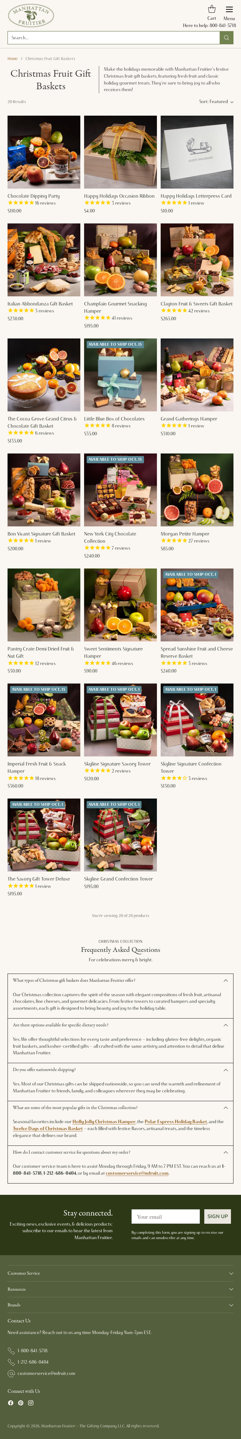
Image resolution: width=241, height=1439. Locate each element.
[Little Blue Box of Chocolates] (120, 374)
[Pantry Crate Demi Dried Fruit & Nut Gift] (44, 604)
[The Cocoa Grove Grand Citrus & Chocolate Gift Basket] (44, 374)
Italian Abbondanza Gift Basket (40, 304)
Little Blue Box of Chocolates (114, 419)
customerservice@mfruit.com (46, 1373)
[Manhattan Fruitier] (31, 15)
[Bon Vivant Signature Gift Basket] (44, 489)
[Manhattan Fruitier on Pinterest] (20, 1404)
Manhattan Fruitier (58, 1426)
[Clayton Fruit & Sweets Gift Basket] (197, 259)
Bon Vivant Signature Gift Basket (41, 534)
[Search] (226, 37)
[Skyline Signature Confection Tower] (197, 720)
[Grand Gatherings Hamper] (197, 374)
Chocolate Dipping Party (34, 196)
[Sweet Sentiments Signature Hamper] (120, 604)
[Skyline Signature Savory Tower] (120, 720)
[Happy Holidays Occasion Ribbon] (120, 152)
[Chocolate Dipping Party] (44, 152)
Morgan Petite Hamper (185, 534)
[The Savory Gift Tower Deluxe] (44, 835)
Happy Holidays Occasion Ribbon (119, 196)
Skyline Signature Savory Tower (117, 764)
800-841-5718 (223, 25)
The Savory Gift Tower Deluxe (39, 879)
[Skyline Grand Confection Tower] (120, 835)
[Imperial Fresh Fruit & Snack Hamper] (44, 720)
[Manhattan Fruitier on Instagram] (31, 1404)
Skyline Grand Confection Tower (118, 879)
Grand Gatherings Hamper (189, 419)
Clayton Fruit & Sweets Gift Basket (197, 304)
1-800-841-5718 (32, 1351)
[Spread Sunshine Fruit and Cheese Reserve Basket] (197, 604)
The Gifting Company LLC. (102, 1426)
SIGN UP (217, 1216)
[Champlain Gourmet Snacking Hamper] (120, 259)
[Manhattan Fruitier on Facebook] (10, 1404)
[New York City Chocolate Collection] (120, 489)
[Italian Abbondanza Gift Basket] (44, 259)
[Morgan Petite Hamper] (197, 489)
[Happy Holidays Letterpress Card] (197, 152)
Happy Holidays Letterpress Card (196, 196)
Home (13, 58)
